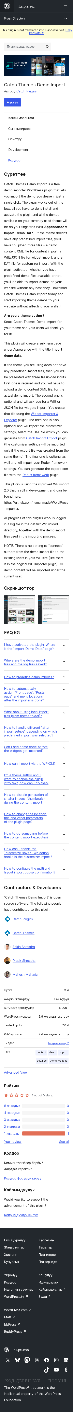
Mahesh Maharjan (26, 974)
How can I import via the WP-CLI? (30, 764)
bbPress (12, 1324)
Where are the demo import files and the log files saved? (25, 662)
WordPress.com (18, 1310)
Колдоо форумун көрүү (22, 1178)
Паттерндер (48, 1262)
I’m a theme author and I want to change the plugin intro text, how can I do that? (26, 779)
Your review (12, 1142)
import (63, 1052)
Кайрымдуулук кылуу (21, 1215)
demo (52, 1052)
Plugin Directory (15, 18)
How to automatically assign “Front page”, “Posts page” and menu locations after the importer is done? (24, 694)
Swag (45, 1297)
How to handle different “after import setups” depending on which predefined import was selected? (30, 731)
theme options (58, 1060)
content (41, 1052)
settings (42, 1060)
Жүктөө (12, 102)
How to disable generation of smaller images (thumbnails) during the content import (26, 798)
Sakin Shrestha (24, 947)
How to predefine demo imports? (29, 677)
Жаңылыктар (14, 1247)
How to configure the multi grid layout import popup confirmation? (29, 870)
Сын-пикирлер (19, 129)
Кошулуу (46, 1275)
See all (64, 1142)
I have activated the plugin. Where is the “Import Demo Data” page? (29, 647)
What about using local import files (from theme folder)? (26, 714)
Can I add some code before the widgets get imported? (26, 749)
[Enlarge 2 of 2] (63, 600)
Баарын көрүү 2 (58, 1043)
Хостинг (10, 1255)
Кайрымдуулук (52, 1289)
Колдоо (14, 160)
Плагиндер (47, 1255)
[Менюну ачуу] (66, 6)
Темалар (45, 1247)
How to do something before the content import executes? (26, 835)
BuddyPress (15, 1332)
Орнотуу (15, 139)
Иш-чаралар (48, 1282)
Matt (9, 1317)
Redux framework (36, 475)
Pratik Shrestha (24, 961)
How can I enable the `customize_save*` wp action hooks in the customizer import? (28, 853)
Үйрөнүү (10, 1275)
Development (18, 150)
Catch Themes (23, 933)
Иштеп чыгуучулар (18, 1289)
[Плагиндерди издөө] (47, 47)
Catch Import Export (41, 438)
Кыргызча (21, 1350)
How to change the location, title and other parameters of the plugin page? (25, 818)
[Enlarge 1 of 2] (29, 600)
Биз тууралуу (15, 1240)
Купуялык (11, 1262)
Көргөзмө (46, 1240)
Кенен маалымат (21, 118)
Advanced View (16, 1072)
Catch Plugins (26, 91)
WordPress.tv (16, 1297)
